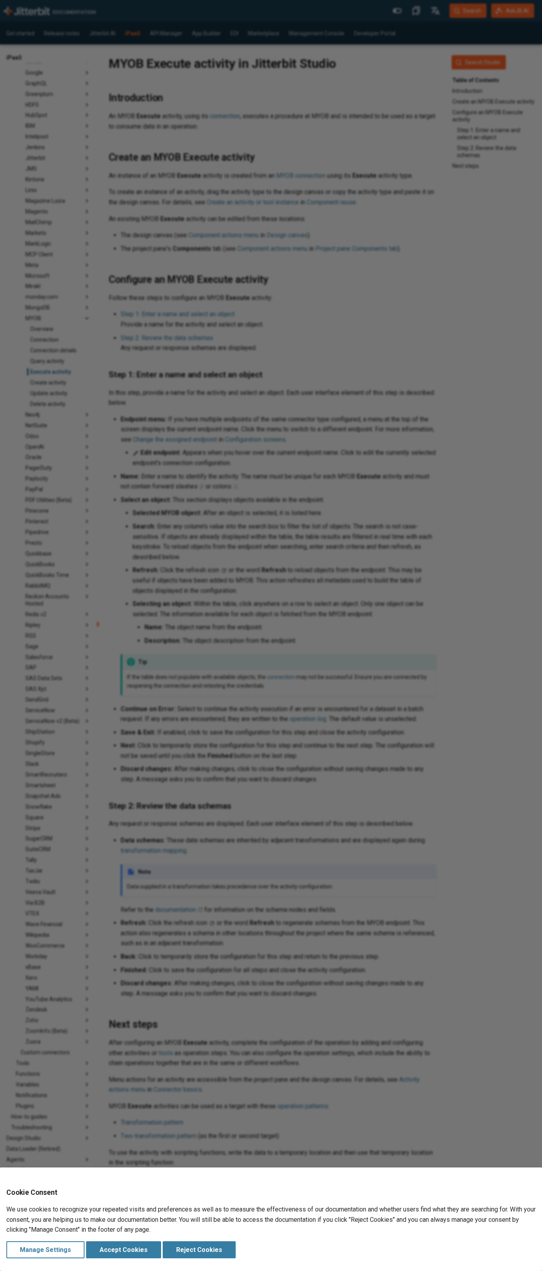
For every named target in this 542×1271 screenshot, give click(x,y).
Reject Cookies (199, 1250)
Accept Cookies (124, 1250)
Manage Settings (45, 1250)
